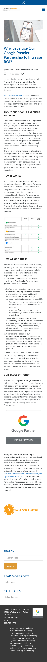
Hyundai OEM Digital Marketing (22, 640)
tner (20, 95)
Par (16, 95)
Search (10, 566)
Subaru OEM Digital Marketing (22, 650)
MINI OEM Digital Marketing (21, 645)
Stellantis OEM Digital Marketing (23, 648)
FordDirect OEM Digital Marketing (23, 635)
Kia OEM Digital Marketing (20, 643)
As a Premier (9, 95)
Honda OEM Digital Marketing (22, 638)
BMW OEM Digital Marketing (21, 633)
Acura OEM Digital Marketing (21, 628)
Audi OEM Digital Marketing (21, 630)
